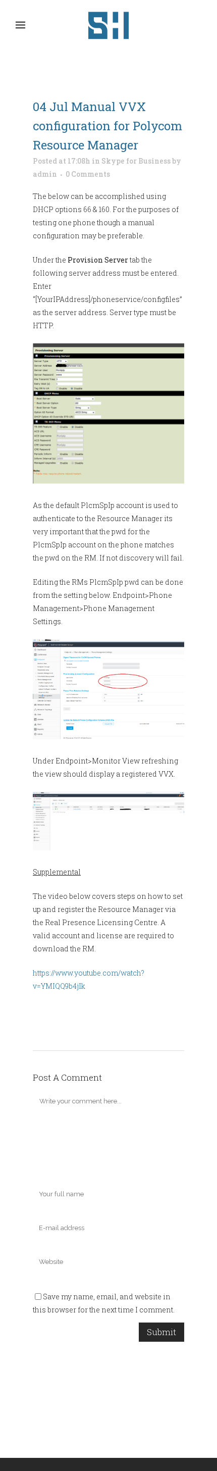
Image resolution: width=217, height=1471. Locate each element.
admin (45, 174)
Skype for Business (136, 161)
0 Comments (88, 174)
